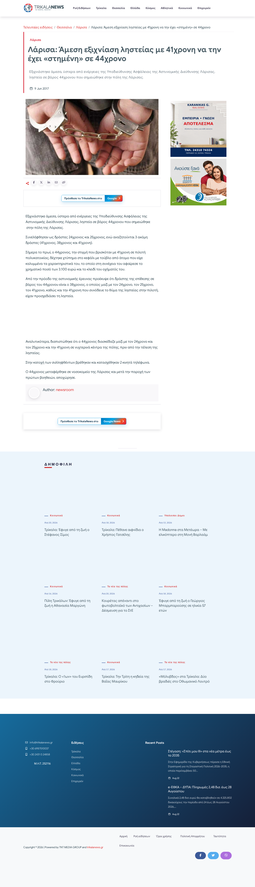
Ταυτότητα (219, 836)
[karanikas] (198, 129)
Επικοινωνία (126, 845)
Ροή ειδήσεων (141, 836)
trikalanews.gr (95, 847)
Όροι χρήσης (164, 836)
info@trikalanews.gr (41, 742)
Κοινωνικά (185, 8)
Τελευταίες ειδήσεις (38, 27)
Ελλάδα (135, 8)
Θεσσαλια (64, 27)
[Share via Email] (56, 182)
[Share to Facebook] (34, 182)
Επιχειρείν (204, 8)
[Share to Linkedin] (49, 182)
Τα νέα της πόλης (117, 586)
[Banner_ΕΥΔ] (92, 319)
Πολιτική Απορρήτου (192, 836)
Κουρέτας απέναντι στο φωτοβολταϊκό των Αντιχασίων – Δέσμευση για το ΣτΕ (127, 605)
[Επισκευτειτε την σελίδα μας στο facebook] (200, 855)
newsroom (65, 389)
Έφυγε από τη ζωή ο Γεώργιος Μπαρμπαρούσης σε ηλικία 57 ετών (182, 605)
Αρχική (123, 836)
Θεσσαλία (118, 8)
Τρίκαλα (101, 8)
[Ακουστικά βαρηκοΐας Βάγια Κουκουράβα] (198, 182)
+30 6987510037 (39, 748)
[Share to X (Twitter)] (41, 182)
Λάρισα (81, 27)
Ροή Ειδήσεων (82, 8)
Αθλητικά (167, 8)
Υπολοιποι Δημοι (174, 515)
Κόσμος (151, 8)
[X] (213, 855)
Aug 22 (175, 778)
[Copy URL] (64, 182)
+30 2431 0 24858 (40, 754)
